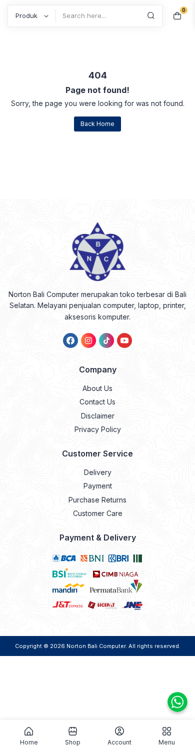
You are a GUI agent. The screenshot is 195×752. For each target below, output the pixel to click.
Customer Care (97, 513)
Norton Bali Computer (96, 646)
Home (29, 742)
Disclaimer (97, 416)
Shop (72, 742)
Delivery (98, 472)
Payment (98, 486)
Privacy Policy (97, 429)
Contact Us (98, 402)
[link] (70, 340)
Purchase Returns (97, 500)
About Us (97, 388)
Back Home (97, 124)
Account (120, 742)
